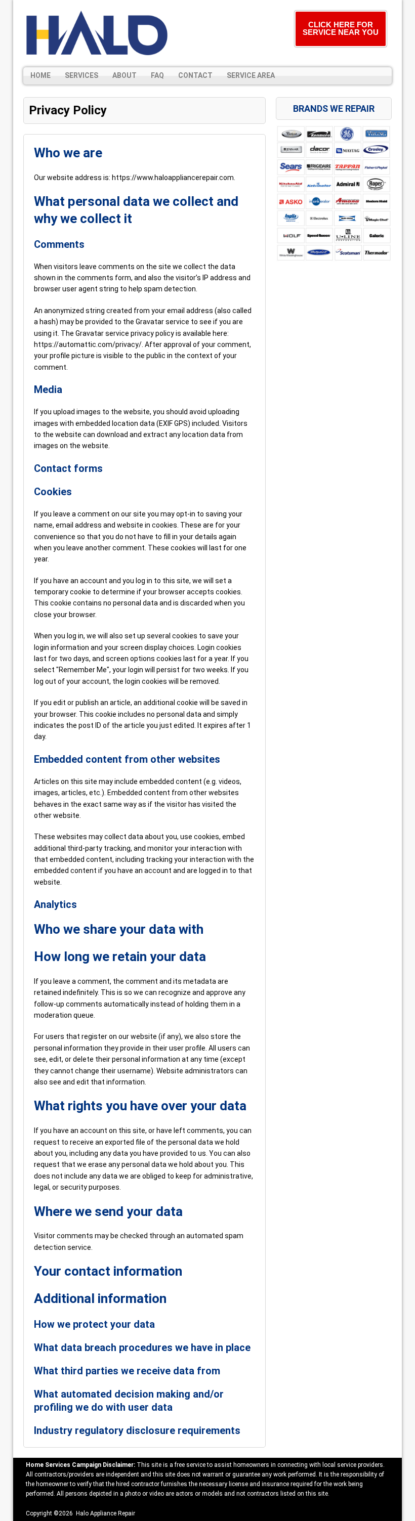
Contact (195, 75)
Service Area (251, 75)
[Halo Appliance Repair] (96, 33)
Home (40, 75)
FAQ (157, 75)
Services (81, 75)
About (124, 75)
